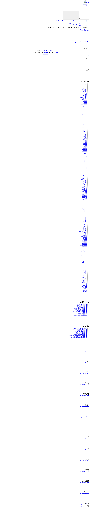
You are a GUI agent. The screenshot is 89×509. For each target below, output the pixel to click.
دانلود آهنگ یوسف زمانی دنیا (82, 330)
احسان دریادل (84, 98)
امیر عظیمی (85, 115)
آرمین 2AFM (85, 90)
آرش (86, 85)
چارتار (86, 141)
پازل (86, 132)
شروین (86, 193)
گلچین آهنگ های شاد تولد (83, 231)
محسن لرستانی (84, 247)
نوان (86, 283)
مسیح (86, 263)
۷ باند (86, 83)
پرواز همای (85, 136)
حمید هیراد (85, 152)
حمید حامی (85, 150)
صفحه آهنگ (87, 351)
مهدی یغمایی (85, 271)
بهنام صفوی (85, 130)
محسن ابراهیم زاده (84, 245)
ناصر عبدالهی (84, 282)
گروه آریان (85, 230)
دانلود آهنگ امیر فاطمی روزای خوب (80, 41)
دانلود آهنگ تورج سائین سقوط (82, 306)
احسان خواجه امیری (83, 97)
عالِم (86, 198)
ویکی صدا (80, 506)
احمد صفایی (85, 103)
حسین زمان (85, 148)
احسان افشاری (84, 95)
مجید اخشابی (85, 239)
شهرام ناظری (84, 197)
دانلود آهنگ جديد (49, 50)
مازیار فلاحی (85, 232)
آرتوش (86, 84)
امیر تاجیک (85, 111)
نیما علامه (85, 284)
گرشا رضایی (85, 229)
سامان (86, 170)
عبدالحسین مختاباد (84, 199)
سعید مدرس (85, 177)
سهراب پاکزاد (84, 178)
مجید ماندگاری (84, 243)
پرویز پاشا (85, 137)
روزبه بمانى (85, 165)
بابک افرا (85, 123)
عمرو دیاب (85, 214)
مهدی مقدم (85, 269)
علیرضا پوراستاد (84, 207)
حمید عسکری (84, 151)
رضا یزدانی (85, 163)
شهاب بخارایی (84, 194)
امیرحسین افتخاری (84, 117)
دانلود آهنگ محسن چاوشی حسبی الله (80, 336)
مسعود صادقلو (84, 262)
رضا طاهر (85, 161)
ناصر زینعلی (85, 281)
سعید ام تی (85, 173)
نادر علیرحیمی (84, 279)
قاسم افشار (85, 224)
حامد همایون (85, 144)
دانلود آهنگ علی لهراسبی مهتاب (81, 333)
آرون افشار (85, 92)
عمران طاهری (84, 213)
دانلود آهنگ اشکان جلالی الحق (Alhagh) (80, 315)
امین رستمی (85, 119)
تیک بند (86, 140)
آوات (86, 94)
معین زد (85, 266)
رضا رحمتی (85, 159)
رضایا (86, 164)
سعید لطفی (85, 176)
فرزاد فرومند (84, 219)
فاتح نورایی (85, 216)
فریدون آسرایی (84, 222)
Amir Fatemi (84, 30)
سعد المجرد (85, 172)
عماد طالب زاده (84, 212)
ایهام (86, 121)
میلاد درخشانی (84, 277)
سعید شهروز (85, 174)
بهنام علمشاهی (84, 131)
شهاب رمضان (84, 195)
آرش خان (85, 87)
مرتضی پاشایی (84, 258)
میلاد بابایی (85, 276)
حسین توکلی (85, 147)
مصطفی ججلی (84, 264)
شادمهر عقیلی (84, 191)
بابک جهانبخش (84, 124)
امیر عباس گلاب (84, 114)
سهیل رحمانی (84, 180)
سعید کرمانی (85, 175)
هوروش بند (85, 287)
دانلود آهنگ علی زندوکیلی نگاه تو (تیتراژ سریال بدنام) (78, 335)
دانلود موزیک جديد (56, 52)
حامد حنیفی (85, 143)
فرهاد (86, 220)
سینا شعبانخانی (84, 189)
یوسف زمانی (85, 291)
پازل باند (85, 133)
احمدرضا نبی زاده (84, 104)
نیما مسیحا (85, 285)
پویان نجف (85, 139)
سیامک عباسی (84, 181)
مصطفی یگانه (84, 265)
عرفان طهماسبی (84, 200)
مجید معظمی (84, 244)
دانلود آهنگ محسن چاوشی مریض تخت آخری (79, 329)
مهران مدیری (84, 273)
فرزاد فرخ (85, 217)
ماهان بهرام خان (84, 236)
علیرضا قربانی (84, 211)
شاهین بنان (85, 192)
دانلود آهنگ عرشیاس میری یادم (81, 332)
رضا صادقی (85, 160)
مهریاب (85, 274)
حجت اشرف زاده (84, 146)
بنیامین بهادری (84, 127)
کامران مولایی (84, 225)
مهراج (86, 278)
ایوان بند (85, 122)
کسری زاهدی (84, 227)
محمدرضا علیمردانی (83, 256)
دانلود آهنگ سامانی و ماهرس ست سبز (80, 308)
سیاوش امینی (84, 182)
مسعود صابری (84, 261)
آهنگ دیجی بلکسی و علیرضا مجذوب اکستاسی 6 (79, 328)
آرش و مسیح (85, 88)
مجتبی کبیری (85, 238)
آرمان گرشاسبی (84, 89)
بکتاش (86, 126)
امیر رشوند (85, 113)
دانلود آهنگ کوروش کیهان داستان (81, 313)
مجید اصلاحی (84, 240)
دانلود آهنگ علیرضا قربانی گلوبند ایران (80, 331)
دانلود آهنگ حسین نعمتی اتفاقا (82, 307)
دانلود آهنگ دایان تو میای (83, 312)
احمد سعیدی (85, 101)
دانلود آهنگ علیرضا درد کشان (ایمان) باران (80, 311)
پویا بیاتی (85, 138)
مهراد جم (85, 272)
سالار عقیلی (85, 169)
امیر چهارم (85, 112)
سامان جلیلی (85, 171)
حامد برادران (85, 142)
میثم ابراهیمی (84, 275)
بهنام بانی (85, 129)
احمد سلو (85, 102)
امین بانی (85, 118)
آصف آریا (85, 93)
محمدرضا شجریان (84, 255)
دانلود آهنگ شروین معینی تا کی (82, 304)
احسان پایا (85, 96)
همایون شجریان (84, 286)
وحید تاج (85, 288)
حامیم (86, 145)
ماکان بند (85, 234)
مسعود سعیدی (84, 260)
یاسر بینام (85, 289)
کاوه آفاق (85, 226)
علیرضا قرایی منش (83, 210)
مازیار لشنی (85, 233)
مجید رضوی (85, 242)
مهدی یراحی (85, 270)
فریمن (86, 223)
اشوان (86, 105)
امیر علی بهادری (84, 116)
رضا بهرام (85, 158)
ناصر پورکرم (85, 280)
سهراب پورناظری (84, 179)
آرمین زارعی (85, 91)
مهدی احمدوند (84, 267)
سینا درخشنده (84, 187)
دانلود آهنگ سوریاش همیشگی (82, 305)
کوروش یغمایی (84, 228)
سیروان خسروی (84, 183)
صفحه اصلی (85, 4)
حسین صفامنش (84, 149)
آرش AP (85, 86)
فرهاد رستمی (84, 221)
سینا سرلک (85, 188)
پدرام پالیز (85, 135)
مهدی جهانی (85, 268)
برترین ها (85, 5)
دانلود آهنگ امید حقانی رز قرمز (81, 314)
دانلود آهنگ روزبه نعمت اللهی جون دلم (80, 334)
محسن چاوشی (84, 246)
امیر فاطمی (45, 50)
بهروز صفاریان (84, 128)
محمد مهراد (85, 254)
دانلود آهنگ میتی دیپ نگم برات (82, 310)
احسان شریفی (84, 99)
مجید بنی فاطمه (84, 241)
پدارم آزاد (85, 134)
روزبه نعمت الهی (84, 166)
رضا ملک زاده (84, 162)
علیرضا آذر (85, 206)
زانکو (86, 167)
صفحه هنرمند (82, 351)
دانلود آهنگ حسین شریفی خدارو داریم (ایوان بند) (79, 337)
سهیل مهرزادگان (84, 190)
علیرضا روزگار (84, 208)
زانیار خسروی (84, 168)
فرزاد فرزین (85, 218)
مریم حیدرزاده (84, 259)
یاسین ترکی (85, 290)
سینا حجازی (85, 186)
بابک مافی (85, 125)
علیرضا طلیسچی (84, 209)
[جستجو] (71, 15)
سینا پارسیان (85, 185)
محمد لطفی (85, 253)
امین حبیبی (85, 120)
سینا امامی (85, 184)
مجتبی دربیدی (84, 237)
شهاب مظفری (84, 196)
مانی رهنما (85, 235)
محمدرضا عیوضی (84, 257)
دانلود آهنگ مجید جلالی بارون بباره (81, 309)
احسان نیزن (85, 100)
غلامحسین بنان (84, 215)
